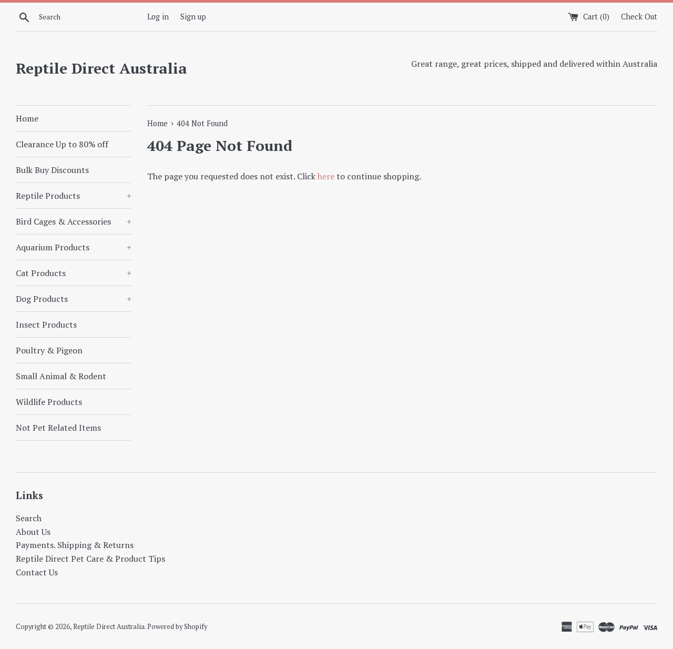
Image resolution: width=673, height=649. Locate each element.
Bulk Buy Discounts (52, 170)
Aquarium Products (73, 247)
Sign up (193, 17)
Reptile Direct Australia (101, 68)
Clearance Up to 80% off (62, 144)
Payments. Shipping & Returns (75, 545)
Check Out (639, 17)
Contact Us (37, 572)
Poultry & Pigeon (49, 350)
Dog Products (73, 299)
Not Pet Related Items (58, 427)
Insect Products (46, 324)
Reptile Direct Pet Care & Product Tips (90, 558)
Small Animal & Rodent (61, 376)
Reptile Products (73, 195)
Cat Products (73, 273)
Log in (158, 17)
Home (27, 118)
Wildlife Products (49, 402)
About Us (33, 532)
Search (29, 518)
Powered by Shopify (177, 626)
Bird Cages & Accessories (73, 221)
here (326, 176)
